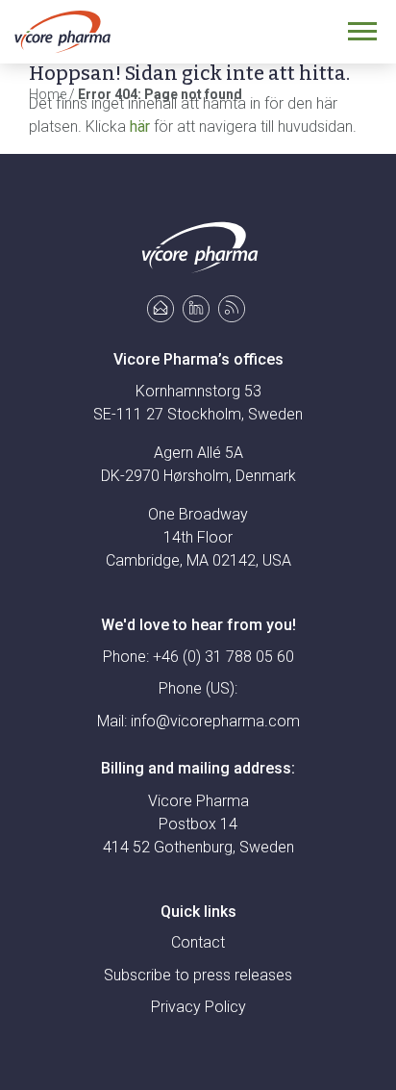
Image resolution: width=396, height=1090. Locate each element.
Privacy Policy (198, 1007)
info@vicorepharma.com (215, 721)
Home (47, 94)
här (140, 126)
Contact (198, 942)
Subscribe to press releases (198, 975)
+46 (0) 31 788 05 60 (223, 656)
